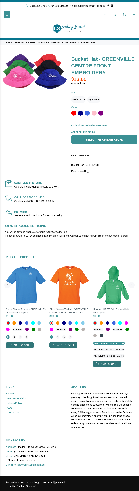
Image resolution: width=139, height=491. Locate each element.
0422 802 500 (59, 5)
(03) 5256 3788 (37, 5)
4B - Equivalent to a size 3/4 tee (109, 343)
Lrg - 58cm (94, 99)
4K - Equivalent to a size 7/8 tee (109, 356)
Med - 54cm (78, 99)
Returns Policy (14, 403)
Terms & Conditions (17, 398)
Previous (7, 285)
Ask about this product (83, 132)
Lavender (117, 329)
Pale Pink (17, 329)
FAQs (9, 408)
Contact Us (12, 412)
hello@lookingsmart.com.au (88, 5)
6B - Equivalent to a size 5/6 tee (109, 349)
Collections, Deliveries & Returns (89, 125)
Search (10, 393)
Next (131, 285)
